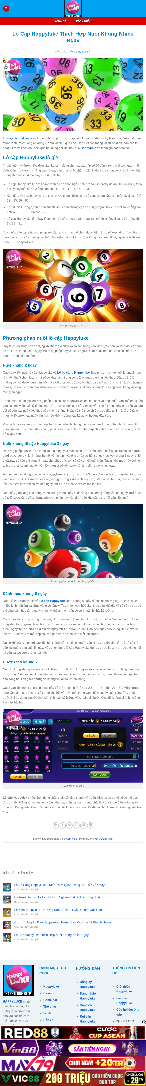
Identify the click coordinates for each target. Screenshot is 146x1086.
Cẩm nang (71, 838)
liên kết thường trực (101, 838)
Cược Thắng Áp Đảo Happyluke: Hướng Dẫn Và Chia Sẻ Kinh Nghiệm (62, 922)
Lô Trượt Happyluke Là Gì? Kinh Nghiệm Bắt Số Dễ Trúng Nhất (57, 897)
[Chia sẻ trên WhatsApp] (56, 825)
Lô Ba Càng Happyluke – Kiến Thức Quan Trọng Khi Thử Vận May (59, 885)
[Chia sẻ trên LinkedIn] (90, 825)
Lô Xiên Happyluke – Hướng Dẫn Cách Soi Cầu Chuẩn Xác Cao (58, 909)
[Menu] (6, 9)
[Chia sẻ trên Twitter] (69, 825)
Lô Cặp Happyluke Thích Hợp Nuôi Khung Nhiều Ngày (51, 935)
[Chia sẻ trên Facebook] (63, 825)
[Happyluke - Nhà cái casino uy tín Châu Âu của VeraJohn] (73, 8)
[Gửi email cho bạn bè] (76, 825)
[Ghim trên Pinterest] (83, 825)
